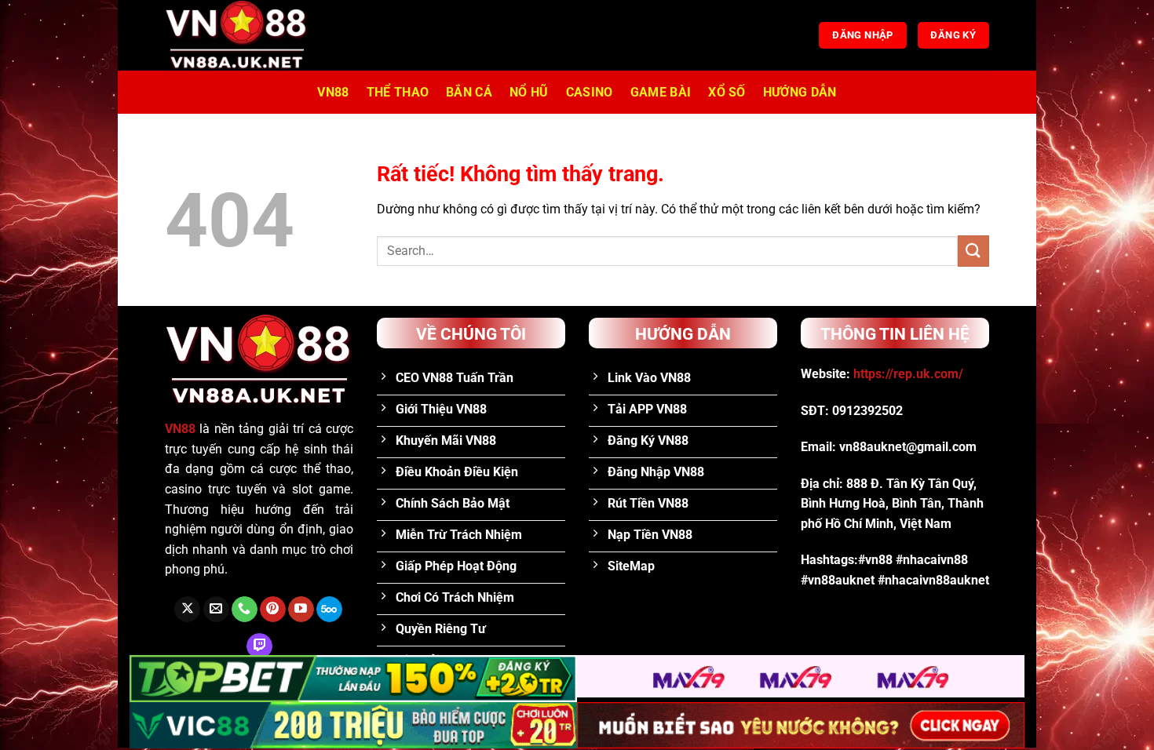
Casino (589, 92)
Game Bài (661, 92)
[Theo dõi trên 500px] (329, 609)
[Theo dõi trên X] (187, 609)
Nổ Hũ (529, 92)
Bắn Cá (469, 92)
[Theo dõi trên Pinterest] (273, 609)
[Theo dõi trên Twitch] (259, 646)
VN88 (333, 92)
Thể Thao (398, 92)
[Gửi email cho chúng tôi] (216, 609)
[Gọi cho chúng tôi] (244, 609)
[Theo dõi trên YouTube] (301, 609)
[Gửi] (973, 250)
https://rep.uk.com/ (908, 373)
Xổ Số (727, 92)
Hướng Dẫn (800, 92)
